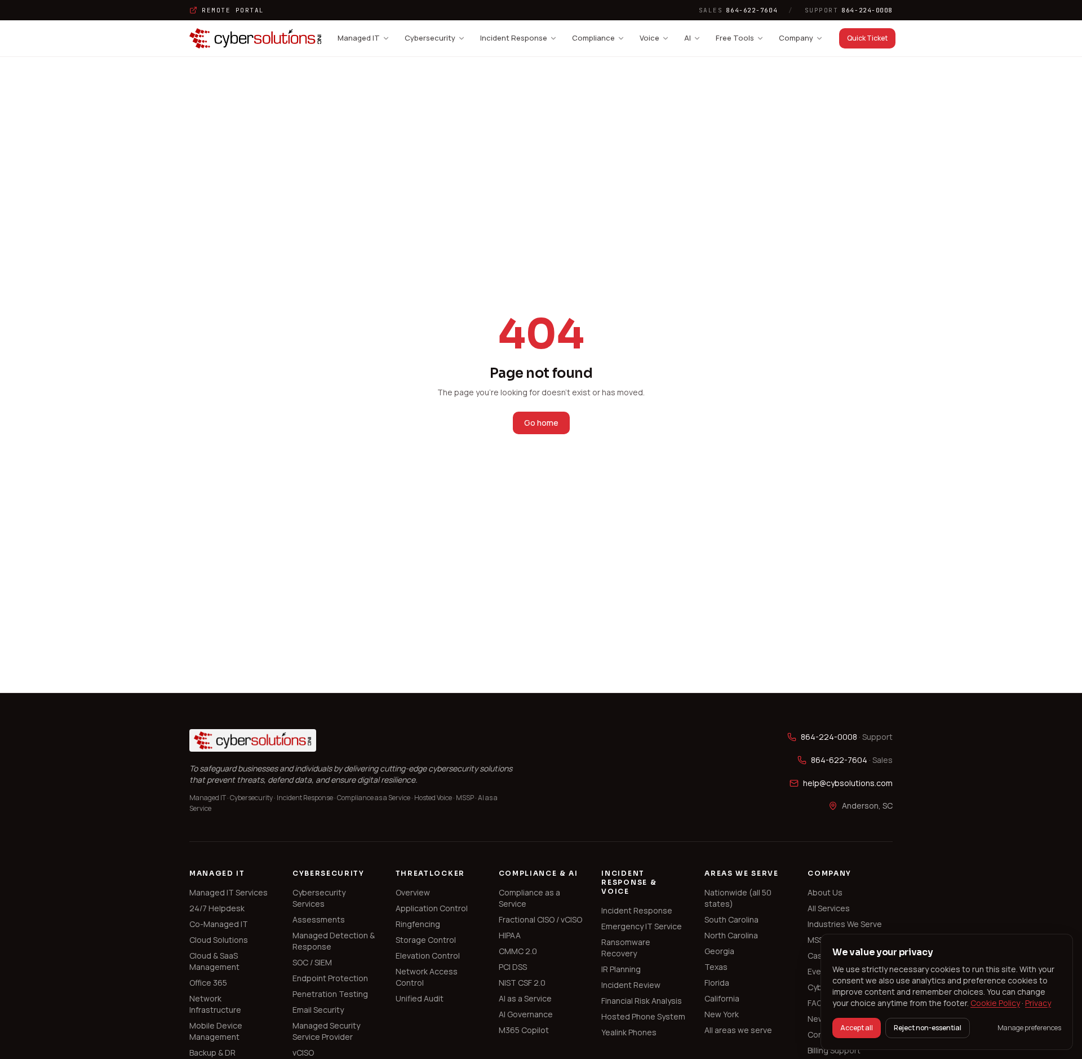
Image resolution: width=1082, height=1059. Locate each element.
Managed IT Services (228, 892)
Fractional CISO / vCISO (540, 919)
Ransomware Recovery (625, 948)
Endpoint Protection (330, 978)
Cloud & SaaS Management (214, 961)
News (818, 1018)
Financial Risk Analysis (641, 1000)
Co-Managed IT (218, 924)
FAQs (817, 1003)
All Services (829, 908)
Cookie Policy (995, 1003)
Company (796, 38)
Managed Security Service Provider (326, 1031)
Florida (716, 982)
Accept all (856, 1027)
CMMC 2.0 (518, 951)
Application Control (432, 908)
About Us (825, 892)
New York (721, 1014)
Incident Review (630, 984)
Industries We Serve (845, 924)
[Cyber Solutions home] (255, 38)
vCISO (303, 1052)
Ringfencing (418, 924)
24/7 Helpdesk (217, 908)
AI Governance (526, 1014)
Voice (649, 38)
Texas (716, 966)
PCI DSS (513, 966)
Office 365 (208, 982)
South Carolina (731, 919)
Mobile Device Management (215, 1031)
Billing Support (834, 1050)
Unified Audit (420, 998)
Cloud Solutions (218, 939)
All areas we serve (738, 1030)
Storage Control (426, 939)
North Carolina (731, 935)
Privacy (1038, 1003)
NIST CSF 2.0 (522, 982)
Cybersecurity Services (318, 898)
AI (687, 38)
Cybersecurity (430, 38)
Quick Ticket (867, 38)
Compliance (593, 38)
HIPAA (510, 935)
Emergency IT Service (641, 926)
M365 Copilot (524, 1030)
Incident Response (513, 38)
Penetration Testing (330, 994)
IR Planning (621, 969)
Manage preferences (1029, 1027)
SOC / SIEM (312, 962)
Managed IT (359, 38)
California (721, 998)
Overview (413, 892)
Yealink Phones (629, 1032)
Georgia (719, 951)
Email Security (318, 1009)
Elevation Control (428, 955)
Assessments (318, 919)
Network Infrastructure (215, 1004)
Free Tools (735, 38)
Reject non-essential (927, 1027)
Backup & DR (212, 1052)
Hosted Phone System (643, 1016)
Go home (541, 422)
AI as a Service (525, 998)
